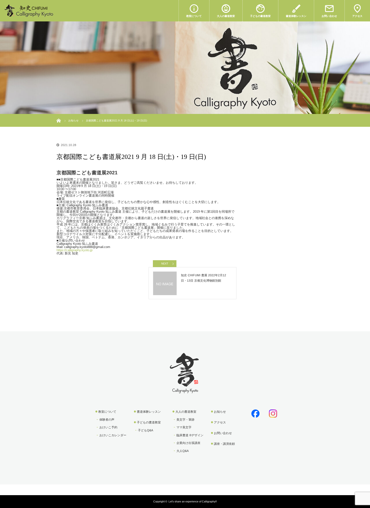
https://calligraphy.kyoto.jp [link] (74, 250)
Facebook (254, 412)
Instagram (272, 412)
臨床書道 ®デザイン (189, 435)
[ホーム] (59, 115)
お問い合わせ (329, 16)
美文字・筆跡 (185, 419)
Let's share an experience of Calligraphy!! (193, 501)
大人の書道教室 (226, 16)
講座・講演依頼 (224, 443)
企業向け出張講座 (188, 443)
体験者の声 (106, 419)
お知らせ (220, 411)
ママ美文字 (183, 427)
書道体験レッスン (296, 16)
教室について (194, 16)
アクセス (357, 16)
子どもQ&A (145, 430)
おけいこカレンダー (112, 435)
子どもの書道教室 (260, 16)
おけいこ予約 (108, 427)
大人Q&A (182, 451)
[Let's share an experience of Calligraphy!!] (185, 390)
